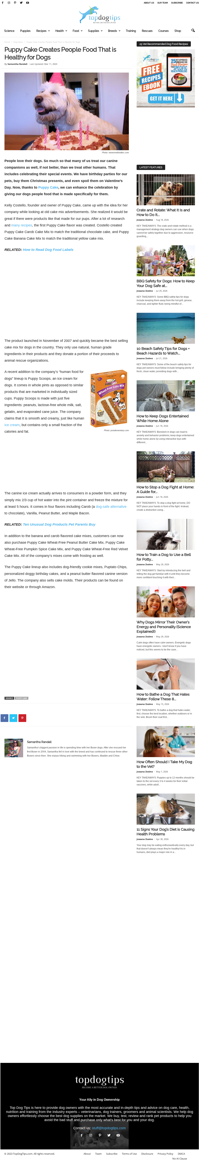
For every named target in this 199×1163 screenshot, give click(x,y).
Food (76, 30)
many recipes (21, 225)
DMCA (181, 1153)
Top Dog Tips (20, 1108)
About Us (149, 3)
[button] (193, 30)
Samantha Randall (17, 63)
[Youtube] (27, 3)
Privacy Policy (165, 1153)
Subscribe (177, 3)
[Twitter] (21, 3)
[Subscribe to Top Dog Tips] (166, 78)
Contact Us (192, 3)
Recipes (41, 30)
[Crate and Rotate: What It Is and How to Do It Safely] (166, 189)
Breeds (112, 30)
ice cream (12, 425)
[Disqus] (66, 816)
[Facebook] (2, 3)
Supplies (93, 30)
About (87, 1153)
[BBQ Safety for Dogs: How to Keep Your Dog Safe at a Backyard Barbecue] (166, 260)
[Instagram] (9, 3)
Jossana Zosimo (145, 219)
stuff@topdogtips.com (109, 1128)
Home (7, 42)
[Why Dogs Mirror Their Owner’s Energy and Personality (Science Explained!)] (166, 601)
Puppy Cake (48, 187)
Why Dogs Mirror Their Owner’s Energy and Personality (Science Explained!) (164, 626)
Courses (163, 30)
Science (9, 30)
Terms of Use (129, 1153)
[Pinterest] (15, 3)
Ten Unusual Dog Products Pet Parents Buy (59, 524)
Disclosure (147, 1153)
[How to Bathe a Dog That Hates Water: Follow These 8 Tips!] (166, 674)
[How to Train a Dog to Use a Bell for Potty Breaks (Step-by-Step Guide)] (166, 534)
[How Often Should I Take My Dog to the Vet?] (166, 741)
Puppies (25, 30)
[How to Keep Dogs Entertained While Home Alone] (166, 395)
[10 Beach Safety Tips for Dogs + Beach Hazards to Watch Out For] (166, 328)
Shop (178, 30)
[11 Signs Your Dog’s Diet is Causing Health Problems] (166, 809)
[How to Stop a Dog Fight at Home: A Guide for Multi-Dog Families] (166, 466)
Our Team (162, 3)
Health (59, 30)
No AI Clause (179, 1158)
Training (131, 30)
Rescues (147, 30)
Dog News (18, 42)
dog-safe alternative (111, 507)
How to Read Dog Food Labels (48, 250)
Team (98, 1153)
